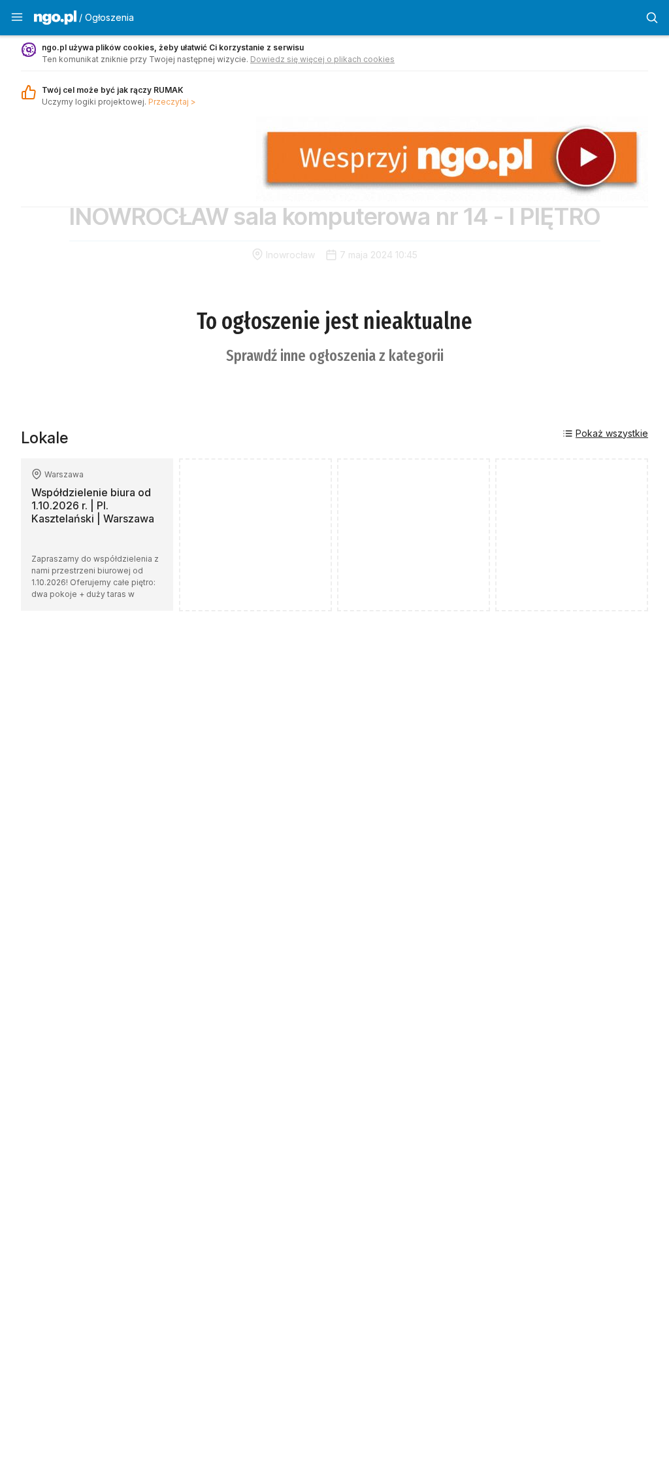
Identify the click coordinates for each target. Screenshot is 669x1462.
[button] (17, 17)
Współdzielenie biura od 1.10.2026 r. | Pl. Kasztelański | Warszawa (92, 505)
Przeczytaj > (172, 102)
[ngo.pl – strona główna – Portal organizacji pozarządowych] (55, 19)
